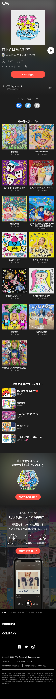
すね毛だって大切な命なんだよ (14, 367)
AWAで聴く (28, 74)
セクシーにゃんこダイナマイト (42, 187)
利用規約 (5, 661)
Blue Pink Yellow (41, 151)
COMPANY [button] (9, 633)
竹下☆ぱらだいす (26, 55)
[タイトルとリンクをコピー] (37, 105)
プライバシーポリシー (23, 661)
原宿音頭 (14, 331)
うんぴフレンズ (14, 259)
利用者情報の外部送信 (11, 665)
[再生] (50, 50)
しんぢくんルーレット (41, 259)
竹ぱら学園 (14, 223)
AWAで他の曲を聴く (28, 496)
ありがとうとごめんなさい (14, 187)
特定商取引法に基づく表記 (35, 665)
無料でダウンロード (28, 550)
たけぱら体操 (41, 331)
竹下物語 (14, 151)
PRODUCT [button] (8, 624)
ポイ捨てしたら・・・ (14, 295)
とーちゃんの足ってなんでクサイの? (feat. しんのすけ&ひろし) (41, 224)
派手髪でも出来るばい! (42, 295)
